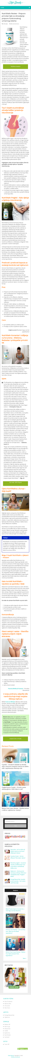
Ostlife (6, 1031)
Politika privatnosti (15, 1057)
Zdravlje (5, 24)
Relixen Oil (7, 1024)
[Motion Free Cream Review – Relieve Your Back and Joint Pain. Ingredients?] (15, 950)
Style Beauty (11, 1055)
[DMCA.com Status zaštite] (22, 1049)
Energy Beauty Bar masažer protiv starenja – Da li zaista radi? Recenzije (17, 881)
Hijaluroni (7, 1017)
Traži (15, 825)
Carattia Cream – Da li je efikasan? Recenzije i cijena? (17, 857)
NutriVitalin (7, 1035)
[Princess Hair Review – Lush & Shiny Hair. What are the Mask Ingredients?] (15, 928)
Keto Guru (7, 1008)
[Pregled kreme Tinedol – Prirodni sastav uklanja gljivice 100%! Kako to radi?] (15, 778)
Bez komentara (15, 24)
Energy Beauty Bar (9, 1015)
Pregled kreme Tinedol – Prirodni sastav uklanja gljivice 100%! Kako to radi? (14, 788)
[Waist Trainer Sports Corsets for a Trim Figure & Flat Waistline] (15, 907)
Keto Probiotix (8, 1001)
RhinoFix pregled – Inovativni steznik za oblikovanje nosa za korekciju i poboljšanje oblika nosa (18, 865)
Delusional (7, 1028)
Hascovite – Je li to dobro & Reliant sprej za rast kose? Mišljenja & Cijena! (17, 851)
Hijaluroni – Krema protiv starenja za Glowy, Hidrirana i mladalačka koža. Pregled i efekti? (18, 873)
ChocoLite (7, 1006)
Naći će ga (7, 1026)
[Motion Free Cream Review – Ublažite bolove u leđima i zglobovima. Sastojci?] (15, 799)
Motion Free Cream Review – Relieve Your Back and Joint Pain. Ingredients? (15, 953)
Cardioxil (6, 1037)
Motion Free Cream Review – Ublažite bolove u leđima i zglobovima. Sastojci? (15, 809)
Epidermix (7, 1033)
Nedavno (15, 890)
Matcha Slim (7, 1003)
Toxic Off (6, 1044)
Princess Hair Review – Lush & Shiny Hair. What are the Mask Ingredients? (15, 931)
